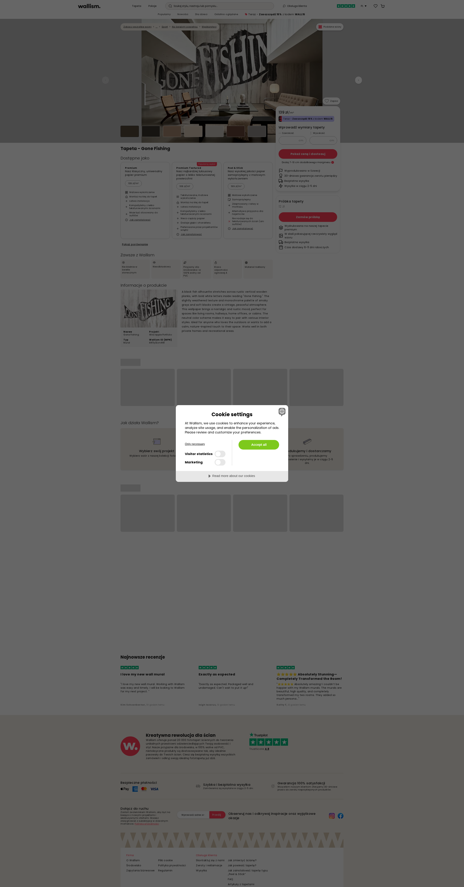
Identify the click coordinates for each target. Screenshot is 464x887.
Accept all (259, 444)
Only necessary (195, 444)
